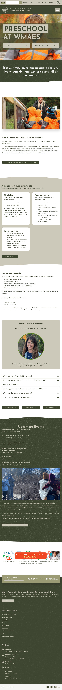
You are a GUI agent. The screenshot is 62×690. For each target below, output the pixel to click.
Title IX (3, 622)
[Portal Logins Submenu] (34, 2)
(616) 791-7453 (10, 664)
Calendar (40, 2)
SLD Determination (7, 617)
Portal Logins (28, 2)
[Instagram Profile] (4, 3)
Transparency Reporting (8, 636)
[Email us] (47, 687)
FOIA (3, 633)
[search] (20, 2)
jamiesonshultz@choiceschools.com (40, 364)
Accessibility (5, 628)
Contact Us (49, 2)
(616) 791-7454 (10, 657)
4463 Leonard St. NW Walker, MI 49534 (17, 651)
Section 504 (5, 620)
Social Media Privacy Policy (9, 614)
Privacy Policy (5, 625)
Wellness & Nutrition (7, 630)
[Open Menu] (57, 10)
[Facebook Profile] (2, 3)
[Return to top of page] (59, 687)
